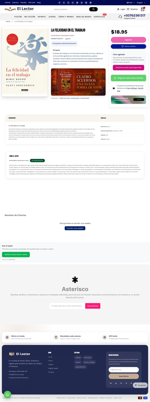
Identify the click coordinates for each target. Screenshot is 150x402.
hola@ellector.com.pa (16, 374)
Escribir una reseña (75, 228)
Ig (116, 383)
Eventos (15, 3)
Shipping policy (93, 398)
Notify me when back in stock (16, 254)
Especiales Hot (80, 367)
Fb (111, 383)
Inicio (50, 357)
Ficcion (78, 357)
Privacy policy (71, 398)
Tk (121, 383)
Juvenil (78, 362)
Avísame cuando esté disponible (128, 68)
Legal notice (118, 398)
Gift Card (31, 3)
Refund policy (61, 398)
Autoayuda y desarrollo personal (64, 43)
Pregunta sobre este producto (130, 78)
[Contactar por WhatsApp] (7, 394)
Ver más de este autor (37, 160)
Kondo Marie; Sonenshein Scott (62, 35)
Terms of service (82, 398)
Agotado (128, 40)
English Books (53, 368)
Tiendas (23, 3)
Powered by (8, 259)
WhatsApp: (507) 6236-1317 (18, 371)
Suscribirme (124, 376)
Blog (39, 3)
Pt (131, 383)
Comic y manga (89, 362)
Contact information (106, 398)
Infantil (7, 3)
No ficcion (87, 357)
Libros (50, 361)
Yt (126, 383)
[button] (128, 46)
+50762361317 (134, 15)
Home (8, 21)
